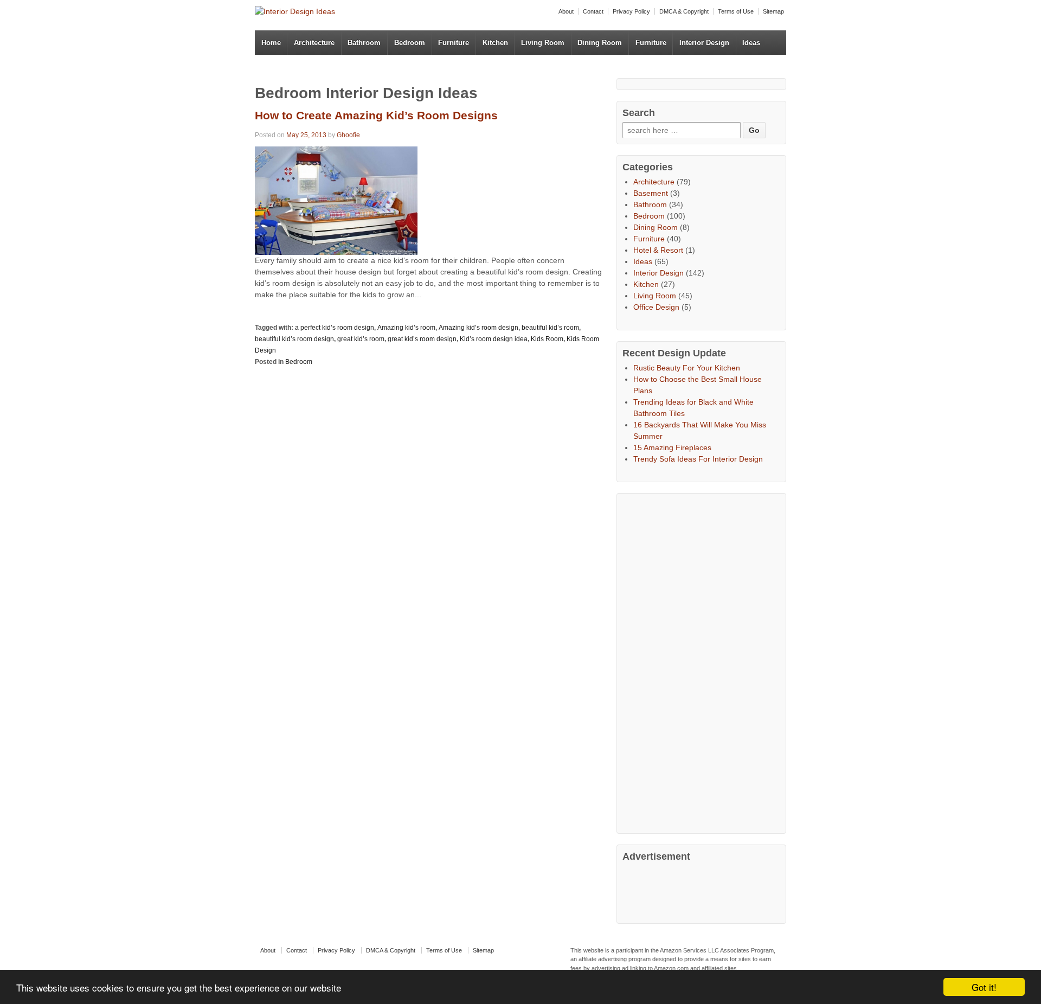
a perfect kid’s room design (334, 327)
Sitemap (773, 11)
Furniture (453, 43)
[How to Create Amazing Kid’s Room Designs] (336, 199)
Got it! (984, 987)
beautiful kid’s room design (294, 339)
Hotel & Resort (658, 250)
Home (271, 43)
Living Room (542, 43)
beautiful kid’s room (550, 327)
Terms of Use (736, 11)
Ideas (751, 43)
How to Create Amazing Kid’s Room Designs (376, 115)
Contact (593, 11)
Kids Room (547, 339)
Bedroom (409, 43)
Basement (650, 193)
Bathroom (364, 43)
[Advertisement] (703, 661)
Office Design (656, 307)
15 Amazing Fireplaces (672, 447)
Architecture (314, 43)
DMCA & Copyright (684, 11)
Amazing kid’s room (406, 327)
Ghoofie (348, 135)
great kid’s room (360, 339)
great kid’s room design (422, 339)
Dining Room (599, 43)
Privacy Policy (631, 11)
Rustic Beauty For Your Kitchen (686, 367)
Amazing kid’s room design (478, 327)
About (566, 11)
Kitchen (495, 43)
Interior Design (704, 43)
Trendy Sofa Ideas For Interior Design (698, 459)
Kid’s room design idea (494, 339)
